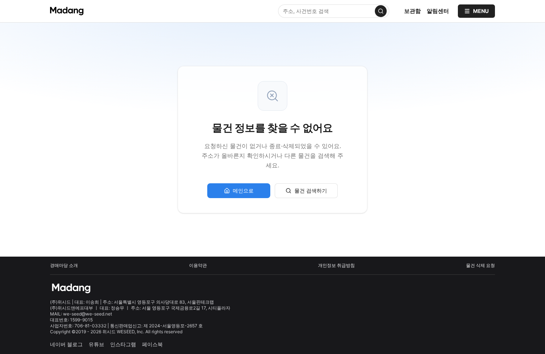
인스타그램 (123, 344)
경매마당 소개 (64, 265)
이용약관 (198, 265)
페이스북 (152, 344)
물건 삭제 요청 (480, 265)
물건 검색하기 (310, 190)
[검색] (381, 11)
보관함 (412, 10)
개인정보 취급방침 (336, 265)
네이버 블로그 (66, 344)
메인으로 (243, 190)
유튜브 (96, 344)
